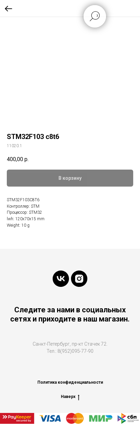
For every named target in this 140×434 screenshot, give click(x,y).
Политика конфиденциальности (70, 382)
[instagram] (79, 279)
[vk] (61, 279)
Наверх (68, 396)
